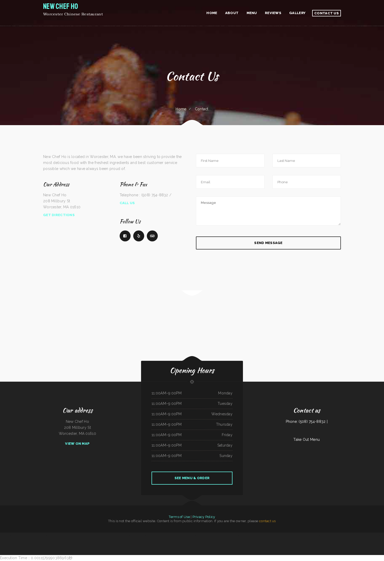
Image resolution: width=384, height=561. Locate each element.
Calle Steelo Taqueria (43, 535)
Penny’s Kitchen (209, 541)
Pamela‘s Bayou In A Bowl (207, 535)
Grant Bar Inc (21, 535)
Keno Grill (199, 541)
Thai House (256, 535)
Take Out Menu (306, 439)
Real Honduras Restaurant (189, 541)
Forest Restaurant (15, 535)
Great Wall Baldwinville (331, 535)
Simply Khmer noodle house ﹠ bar (177, 535)
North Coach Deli (280, 535)
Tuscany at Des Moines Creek (357, 535)
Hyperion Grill (204, 541)
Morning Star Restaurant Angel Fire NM (310, 535)
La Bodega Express (229, 535)
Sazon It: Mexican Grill (222, 535)
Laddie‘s (195, 541)
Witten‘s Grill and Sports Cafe (298, 535)
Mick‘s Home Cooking (236, 535)
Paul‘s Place (120, 535)
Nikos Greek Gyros (64, 535)
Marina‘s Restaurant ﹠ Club (109, 535)
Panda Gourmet (251, 535)
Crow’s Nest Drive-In (244, 535)
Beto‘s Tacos (365, 535)
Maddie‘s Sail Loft (83, 535)
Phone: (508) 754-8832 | (307, 421)
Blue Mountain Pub (101, 535)
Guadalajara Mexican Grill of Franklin (73, 535)
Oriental (58, 535)
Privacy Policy (204, 517)
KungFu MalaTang (36, 535)
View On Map (77, 444)
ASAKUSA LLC (338, 535)
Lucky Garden (370, 535)
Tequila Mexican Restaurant (288, 535)
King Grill (125, 535)
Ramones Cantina (215, 535)
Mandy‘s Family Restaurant (172, 541)
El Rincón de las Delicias (188, 535)
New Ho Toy (50, 535)
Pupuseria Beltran (165, 535)
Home (181, 109)
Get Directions (59, 215)
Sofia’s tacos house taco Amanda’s (92, 535)
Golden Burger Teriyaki (216, 541)
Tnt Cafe (116, 535)
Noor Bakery (26, 535)
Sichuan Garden (375, 535)
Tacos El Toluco (144, 535)
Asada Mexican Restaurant (157, 535)
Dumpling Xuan (150, 535)
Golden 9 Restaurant (180, 541)
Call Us (127, 203)
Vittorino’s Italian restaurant (197, 535)
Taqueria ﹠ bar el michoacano (322, 535)
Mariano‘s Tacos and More (131, 535)
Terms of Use (179, 517)
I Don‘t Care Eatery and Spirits (7, 535)
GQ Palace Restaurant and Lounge (346, 535)
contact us (267, 521)
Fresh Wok (31, 535)
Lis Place (170, 535)
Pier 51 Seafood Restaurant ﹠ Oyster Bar (269, 535)
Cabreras (260, 535)
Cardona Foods (138, 535)
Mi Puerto (54, 535)
